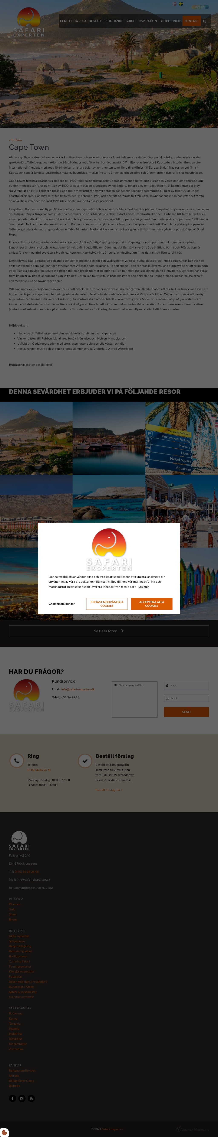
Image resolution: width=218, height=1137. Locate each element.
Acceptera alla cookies (151, 603)
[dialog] (109, 568)
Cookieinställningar (62, 603)
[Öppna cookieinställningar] (4, 1132)
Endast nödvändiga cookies (107, 603)
